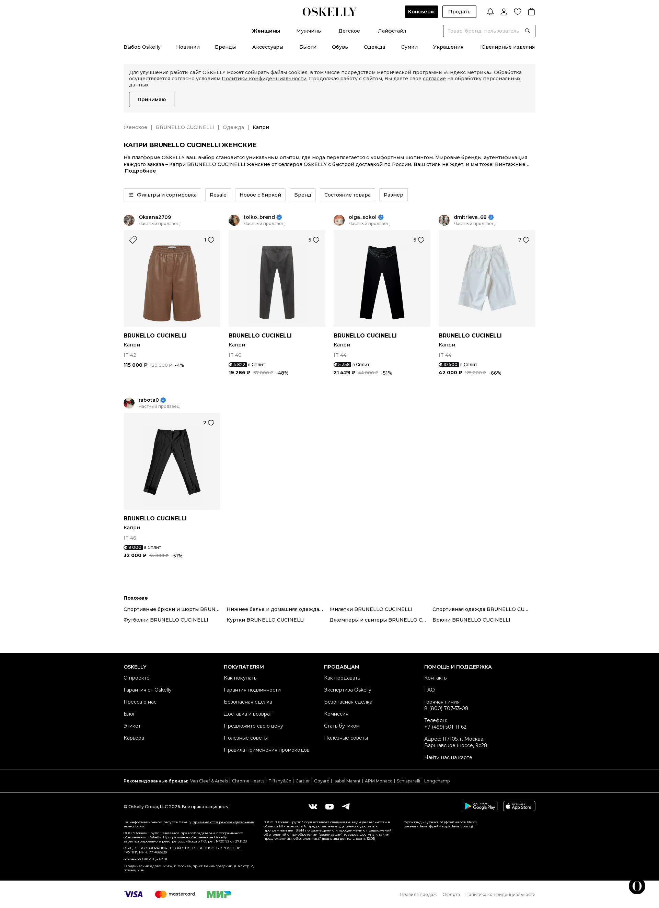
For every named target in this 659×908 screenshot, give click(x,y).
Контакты (436, 678)
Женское (135, 127)
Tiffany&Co (279, 780)
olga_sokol (363, 217)
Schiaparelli (408, 780)
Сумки (409, 47)
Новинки (188, 47)
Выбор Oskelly (142, 47)
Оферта (451, 894)
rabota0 (149, 400)
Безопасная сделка (248, 702)
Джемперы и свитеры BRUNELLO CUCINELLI (381, 620)
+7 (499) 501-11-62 (445, 727)
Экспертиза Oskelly (347, 690)
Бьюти (307, 47)
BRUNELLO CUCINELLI (185, 127)
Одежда (374, 47)
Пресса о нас (140, 702)
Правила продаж (418, 894)
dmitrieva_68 (470, 217)
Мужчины (309, 31)
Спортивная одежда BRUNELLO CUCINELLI (483, 609)
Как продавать (342, 678)
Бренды (225, 47)
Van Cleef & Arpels (209, 780)
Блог (129, 714)
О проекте (137, 678)
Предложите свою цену (253, 726)
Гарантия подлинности (252, 690)
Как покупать (240, 678)
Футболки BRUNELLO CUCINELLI (166, 620)
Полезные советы (246, 738)
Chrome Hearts (248, 780)
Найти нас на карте (448, 757)
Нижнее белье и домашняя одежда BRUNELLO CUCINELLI (278, 609)
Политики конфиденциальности (264, 78)
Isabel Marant (347, 780)
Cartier (303, 780)
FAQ (429, 690)
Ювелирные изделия (507, 47)
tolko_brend (259, 217)
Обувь (340, 47)
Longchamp (437, 780)
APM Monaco (379, 780)
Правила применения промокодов (267, 750)
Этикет (132, 726)
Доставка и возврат (248, 714)
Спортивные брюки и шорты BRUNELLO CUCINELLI (175, 609)
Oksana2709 (155, 217)
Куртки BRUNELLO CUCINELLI (266, 620)
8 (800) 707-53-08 (446, 708)
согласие (434, 78)
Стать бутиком (342, 726)
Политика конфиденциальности (500, 894)
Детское (349, 31)
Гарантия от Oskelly (148, 690)
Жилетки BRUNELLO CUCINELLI (371, 609)
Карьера (134, 738)
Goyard (322, 780)
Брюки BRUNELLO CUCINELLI (471, 620)
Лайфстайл (392, 31)
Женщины (266, 31)
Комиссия (336, 714)
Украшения (448, 47)
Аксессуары (267, 47)
